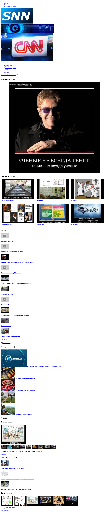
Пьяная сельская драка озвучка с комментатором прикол (17, 262)
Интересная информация (10, 6)
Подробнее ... (4, 339)
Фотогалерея (7, 70)
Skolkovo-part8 (5, 304)
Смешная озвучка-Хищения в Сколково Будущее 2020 (16, 283)
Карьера (6, 69)
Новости (6, 3)
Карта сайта (4, 454)
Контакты (6, 72)
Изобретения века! (6, 326)
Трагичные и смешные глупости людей (12, 251)
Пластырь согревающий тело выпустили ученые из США (17, 479)
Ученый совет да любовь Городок (10, 336)
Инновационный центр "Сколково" (11, 273)
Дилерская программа (10, 68)
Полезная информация (10, 4)
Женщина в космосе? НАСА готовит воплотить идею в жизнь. (18, 489)
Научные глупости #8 (7, 241)
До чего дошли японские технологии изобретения (15, 315)
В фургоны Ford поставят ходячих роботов (13, 468)
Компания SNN (8, 65)
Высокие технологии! (7, 294)
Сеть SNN (6, 66)
